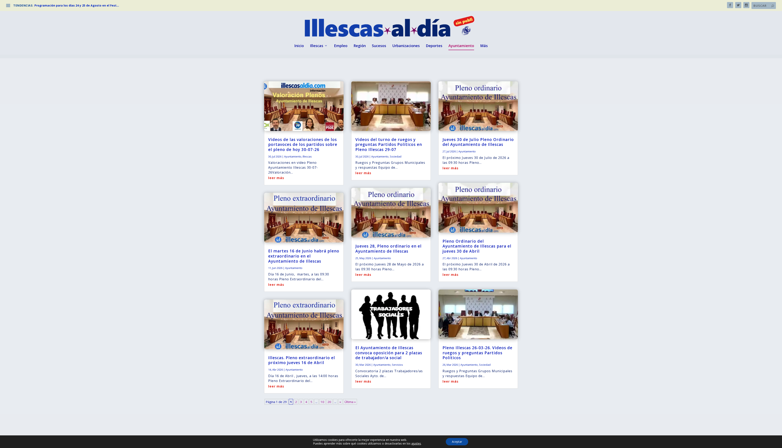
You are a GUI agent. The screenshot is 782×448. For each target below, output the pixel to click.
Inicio (299, 46)
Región (360, 46)
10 (322, 402)
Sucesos (379, 46)
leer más (276, 178)
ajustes (416, 443)
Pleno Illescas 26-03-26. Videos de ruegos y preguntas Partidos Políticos (477, 352)
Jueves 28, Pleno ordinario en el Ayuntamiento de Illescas (388, 248)
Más (484, 46)
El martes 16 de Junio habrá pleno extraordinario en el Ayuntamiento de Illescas (303, 256)
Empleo (340, 46)
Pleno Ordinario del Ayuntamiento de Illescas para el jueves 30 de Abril (477, 246)
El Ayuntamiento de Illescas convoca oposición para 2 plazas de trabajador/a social (388, 352)
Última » (350, 402)
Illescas (316, 46)
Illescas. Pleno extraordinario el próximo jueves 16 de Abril (301, 360)
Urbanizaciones (406, 46)
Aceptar (457, 442)
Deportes (434, 46)
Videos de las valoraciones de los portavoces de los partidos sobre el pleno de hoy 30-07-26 (302, 144)
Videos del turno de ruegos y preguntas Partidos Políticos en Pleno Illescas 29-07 (388, 144)
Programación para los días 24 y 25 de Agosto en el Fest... (76, 5)
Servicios (397, 365)
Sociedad (395, 156)
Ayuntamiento (461, 46)
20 (329, 402)
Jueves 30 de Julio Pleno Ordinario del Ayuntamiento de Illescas (478, 142)
